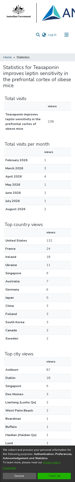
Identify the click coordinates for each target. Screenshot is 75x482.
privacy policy (51, 462)
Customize (9, 468)
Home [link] (7, 57)
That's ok (54, 476)
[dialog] (37, 464)
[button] (37, 34)
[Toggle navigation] (66, 35)
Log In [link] (52, 35)
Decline (19, 476)
